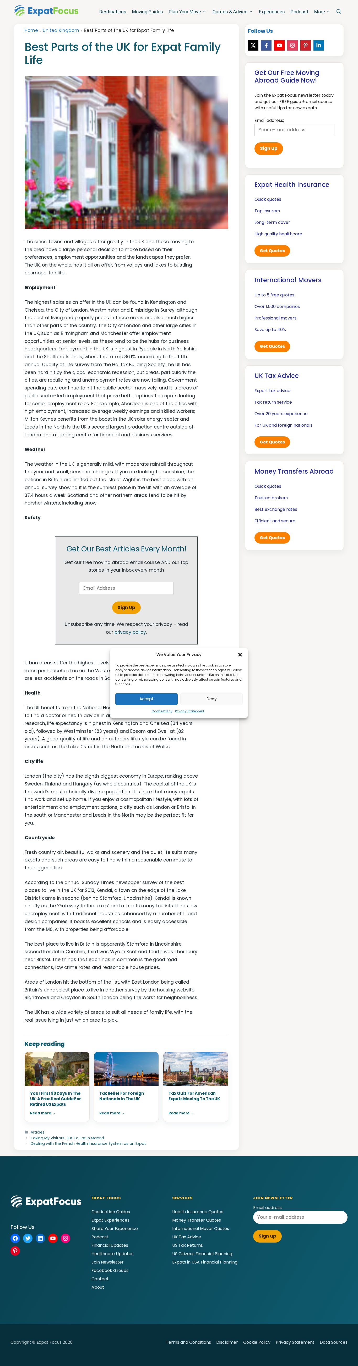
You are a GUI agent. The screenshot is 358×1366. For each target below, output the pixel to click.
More (319, 11)
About (97, 1287)
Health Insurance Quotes (197, 1212)
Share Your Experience (114, 1229)
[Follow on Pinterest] (305, 45)
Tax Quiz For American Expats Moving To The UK (194, 1096)
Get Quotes (272, 251)
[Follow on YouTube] (279, 45)
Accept (146, 699)
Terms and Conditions (188, 1342)
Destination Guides (110, 1212)
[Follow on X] (253, 45)
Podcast (299, 11)
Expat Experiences (110, 1220)
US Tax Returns (187, 1245)
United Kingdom (61, 30)
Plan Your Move (185, 11)
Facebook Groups (109, 1270)
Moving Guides (147, 11)
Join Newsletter (107, 1262)
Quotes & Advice (230, 11)
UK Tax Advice (186, 1237)
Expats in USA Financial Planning (204, 1262)
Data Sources (334, 1342)
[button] (240, 654)
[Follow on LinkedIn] (318, 45)
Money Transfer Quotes (196, 1220)
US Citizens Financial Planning (202, 1254)
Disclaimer (227, 1342)
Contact (100, 1279)
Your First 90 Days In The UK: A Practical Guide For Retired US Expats (55, 1099)
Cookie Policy (161, 711)
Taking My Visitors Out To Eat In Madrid (67, 1138)
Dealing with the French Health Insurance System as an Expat (88, 1143)
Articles (38, 1132)
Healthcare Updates (112, 1254)
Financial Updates (109, 1245)
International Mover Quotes (200, 1229)
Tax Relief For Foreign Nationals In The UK (121, 1096)
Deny (212, 699)
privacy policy (130, 632)
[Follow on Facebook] (266, 45)
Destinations (112, 11)
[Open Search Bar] (339, 12)
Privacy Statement (189, 711)
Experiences (272, 11)
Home (31, 30)
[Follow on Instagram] (292, 45)
